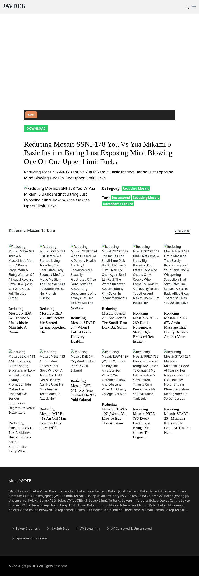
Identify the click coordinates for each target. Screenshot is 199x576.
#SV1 (31, 115)
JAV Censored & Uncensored (131, 528)
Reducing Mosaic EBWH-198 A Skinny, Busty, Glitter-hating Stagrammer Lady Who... (21, 437)
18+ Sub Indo (60, 528)
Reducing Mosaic (136, 188)
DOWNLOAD (36, 128)
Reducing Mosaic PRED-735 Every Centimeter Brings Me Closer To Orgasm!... (145, 423)
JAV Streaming (89, 528)
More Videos (182, 231)
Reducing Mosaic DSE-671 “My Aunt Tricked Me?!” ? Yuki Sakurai (84, 390)
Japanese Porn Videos (31, 538)
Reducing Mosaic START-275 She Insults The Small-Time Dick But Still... (115, 317)
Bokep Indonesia (27, 528)
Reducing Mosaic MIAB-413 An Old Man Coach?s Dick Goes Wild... (53, 418)
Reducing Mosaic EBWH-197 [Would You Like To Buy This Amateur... (114, 413)
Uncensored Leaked (118, 204)
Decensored (121, 197)
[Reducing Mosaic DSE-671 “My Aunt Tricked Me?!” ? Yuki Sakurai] (84, 363)
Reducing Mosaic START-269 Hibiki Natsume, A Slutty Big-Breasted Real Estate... (145, 327)
